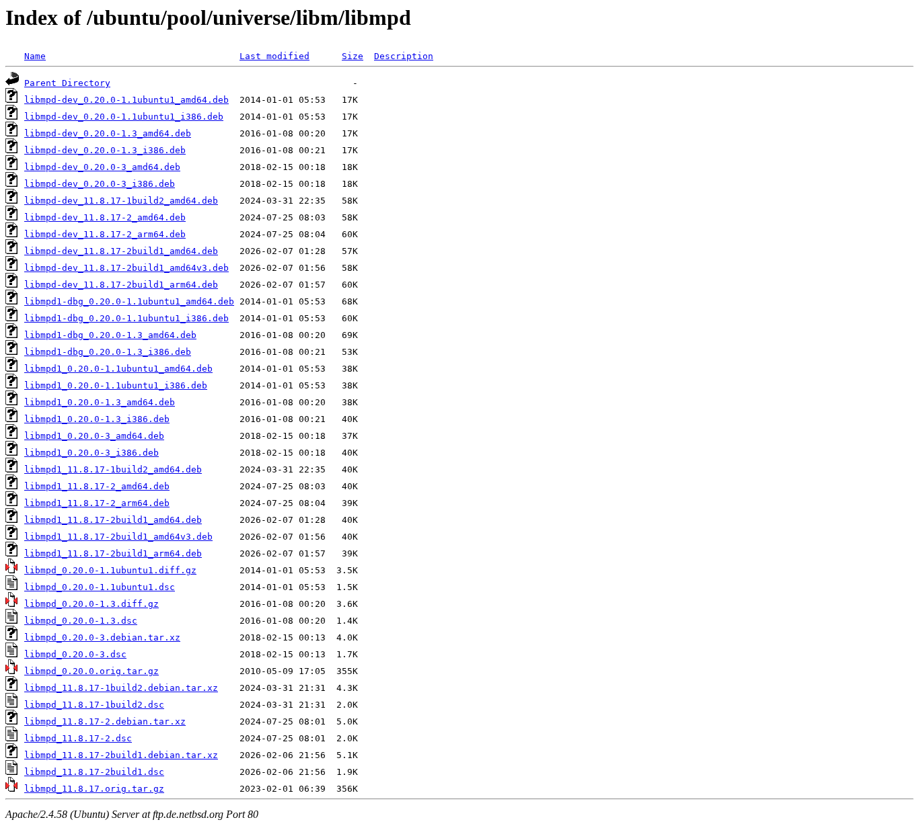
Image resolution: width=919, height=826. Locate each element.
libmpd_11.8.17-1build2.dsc (94, 705)
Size (352, 56)
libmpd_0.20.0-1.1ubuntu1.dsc (99, 587)
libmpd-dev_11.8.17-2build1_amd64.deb (121, 251)
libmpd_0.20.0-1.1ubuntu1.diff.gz (110, 570)
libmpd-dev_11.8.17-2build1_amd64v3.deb (126, 268)
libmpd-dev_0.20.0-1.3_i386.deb (105, 150)
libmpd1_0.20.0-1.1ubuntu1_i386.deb (115, 385)
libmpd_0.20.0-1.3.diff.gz (91, 604)
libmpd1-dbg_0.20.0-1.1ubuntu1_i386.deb (126, 318)
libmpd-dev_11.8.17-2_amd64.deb (105, 217)
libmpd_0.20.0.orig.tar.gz (91, 671)
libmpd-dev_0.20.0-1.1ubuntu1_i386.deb (123, 117)
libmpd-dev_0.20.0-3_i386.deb (99, 184)
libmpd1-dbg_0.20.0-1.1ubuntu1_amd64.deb (129, 301)
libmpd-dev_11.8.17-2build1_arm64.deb (121, 285)
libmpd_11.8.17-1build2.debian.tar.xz (121, 688)
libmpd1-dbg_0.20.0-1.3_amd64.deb (110, 335)
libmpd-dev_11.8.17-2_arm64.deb (105, 234)
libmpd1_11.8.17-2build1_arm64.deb (113, 553)
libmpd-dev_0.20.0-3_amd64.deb (102, 167)
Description (403, 56)
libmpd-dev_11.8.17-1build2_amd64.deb (121, 201)
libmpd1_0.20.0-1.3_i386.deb (97, 419)
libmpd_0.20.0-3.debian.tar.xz (102, 637)
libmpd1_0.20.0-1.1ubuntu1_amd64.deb (118, 369)
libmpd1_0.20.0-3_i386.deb (91, 453)
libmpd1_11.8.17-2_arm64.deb (97, 503)
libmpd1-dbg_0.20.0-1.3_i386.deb (107, 352)
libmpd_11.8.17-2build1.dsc (94, 772)
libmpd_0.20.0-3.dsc (75, 654)
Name (35, 56)
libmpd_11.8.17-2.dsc (78, 738)
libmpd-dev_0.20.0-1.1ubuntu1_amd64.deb (126, 100)
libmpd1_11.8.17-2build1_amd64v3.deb (118, 537)
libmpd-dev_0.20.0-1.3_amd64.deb (107, 133)
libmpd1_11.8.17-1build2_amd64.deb (113, 469)
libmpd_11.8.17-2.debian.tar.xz (105, 721)
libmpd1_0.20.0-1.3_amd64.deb (99, 402)
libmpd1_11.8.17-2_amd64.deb (97, 486)
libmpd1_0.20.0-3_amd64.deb (94, 436)
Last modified (274, 56)
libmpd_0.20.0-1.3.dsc (80, 621)
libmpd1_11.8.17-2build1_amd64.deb (113, 520)
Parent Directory (67, 83)
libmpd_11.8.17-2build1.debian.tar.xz (121, 755)
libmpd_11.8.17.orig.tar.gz (94, 789)
